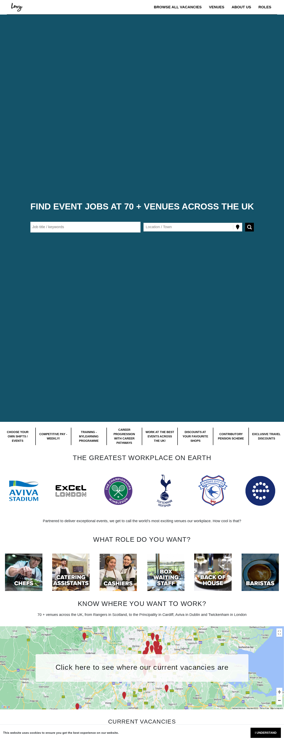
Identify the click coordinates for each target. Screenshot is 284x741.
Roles (264, 7)
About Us (241, 7)
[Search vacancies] (249, 227)
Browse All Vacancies (178, 7)
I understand (266, 732)
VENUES (216, 7)
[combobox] (146, 227)
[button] (23, 491)
